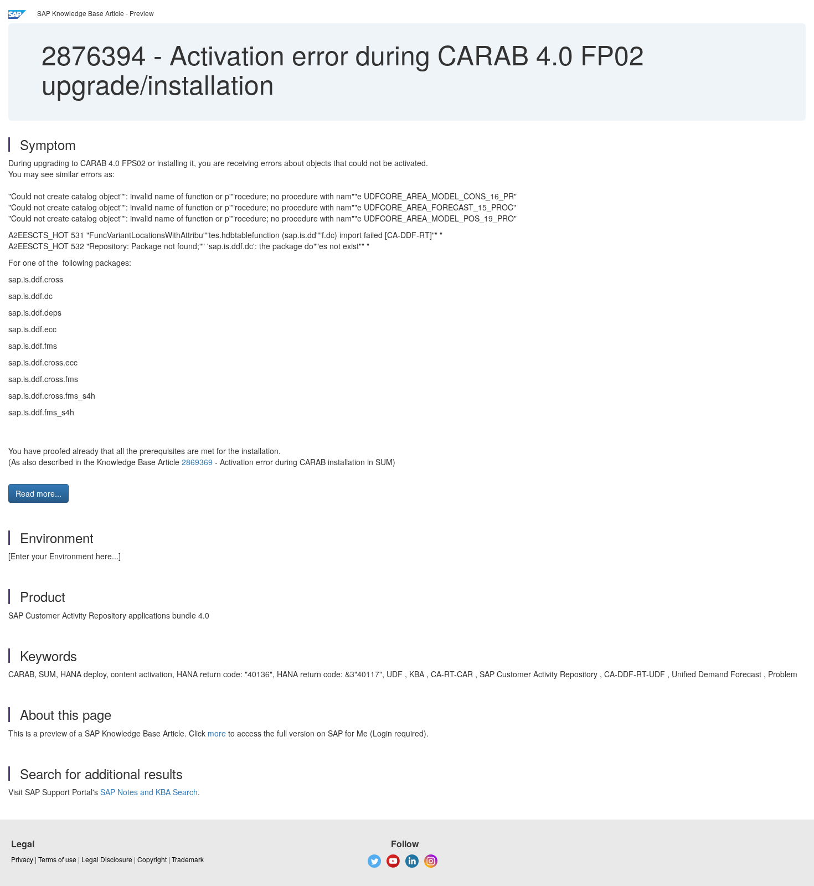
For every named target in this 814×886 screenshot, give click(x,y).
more (217, 733)
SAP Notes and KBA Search (149, 791)
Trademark (188, 859)
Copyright (152, 859)
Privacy (22, 859)
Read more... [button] (38, 493)
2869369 (197, 461)
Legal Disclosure (106, 859)
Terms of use (57, 859)
